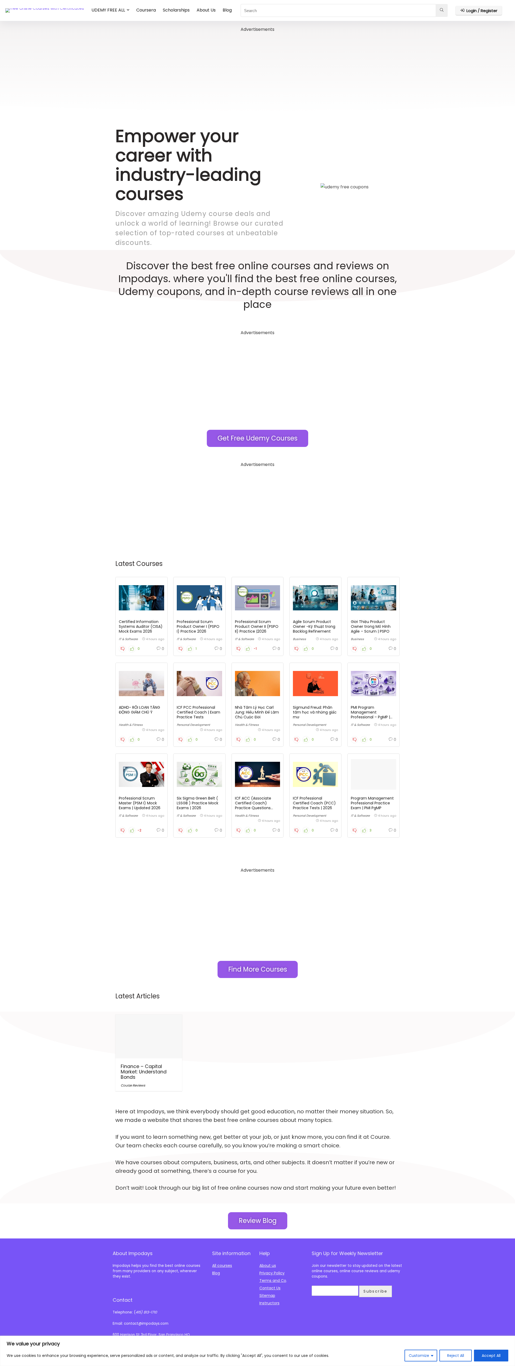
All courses (222, 1265)
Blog (227, 10)
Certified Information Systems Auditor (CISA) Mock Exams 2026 (141, 626)
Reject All (455, 1355)
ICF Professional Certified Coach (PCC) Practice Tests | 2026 (314, 803)
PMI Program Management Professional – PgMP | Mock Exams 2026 (370, 715)
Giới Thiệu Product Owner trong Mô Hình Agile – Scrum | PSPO (371, 626)
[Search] (442, 10)
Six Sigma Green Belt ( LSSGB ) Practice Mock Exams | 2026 (197, 803)
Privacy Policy (272, 1273)
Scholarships (176, 10)
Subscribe (375, 1291)
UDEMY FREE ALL (108, 10)
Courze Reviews (133, 1085)
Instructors (269, 1303)
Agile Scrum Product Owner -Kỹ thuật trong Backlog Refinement (314, 626)
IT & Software (128, 639)
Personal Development (193, 725)
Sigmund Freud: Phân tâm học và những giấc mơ (315, 712)
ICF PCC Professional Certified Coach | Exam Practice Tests (198, 712)
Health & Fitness (131, 725)
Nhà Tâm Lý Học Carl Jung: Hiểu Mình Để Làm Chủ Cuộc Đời (257, 712)
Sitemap (267, 1295)
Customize (419, 1355)
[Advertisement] (257, 70)
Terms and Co (272, 1280)
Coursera (146, 10)
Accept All (491, 1355)
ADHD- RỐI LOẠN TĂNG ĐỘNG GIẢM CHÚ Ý (139, 710)
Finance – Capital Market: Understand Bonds (144, 1071)
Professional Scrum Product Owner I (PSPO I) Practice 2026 (198, 626)
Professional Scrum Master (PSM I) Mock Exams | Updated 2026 (139, 803)
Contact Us (270, 1288)
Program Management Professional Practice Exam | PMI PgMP (372, 803)
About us (267, 1265)
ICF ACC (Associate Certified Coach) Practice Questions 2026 (253, 805)
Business (299, 639)
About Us (206, 10)
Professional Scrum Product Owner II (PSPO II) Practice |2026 (256, 626)
